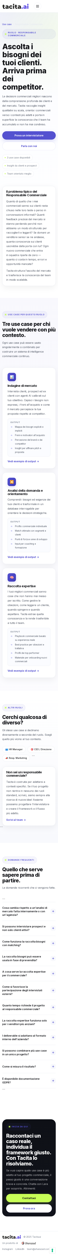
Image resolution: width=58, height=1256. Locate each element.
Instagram (7, 1249)
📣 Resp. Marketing (16, 758)
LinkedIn (19, 1249)
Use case (7, 24)
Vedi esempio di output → (23, 461)
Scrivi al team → (16, 819)
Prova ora (29, 1208)
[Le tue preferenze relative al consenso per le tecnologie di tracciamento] (52, 1250)
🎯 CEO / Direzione (41, 749)
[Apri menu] (37, 6)
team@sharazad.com (38, 1249)
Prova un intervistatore (29, 135)
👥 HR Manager (14, 749)
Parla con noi (29, 146)
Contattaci (29, 1198)
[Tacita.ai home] (15, 6)
